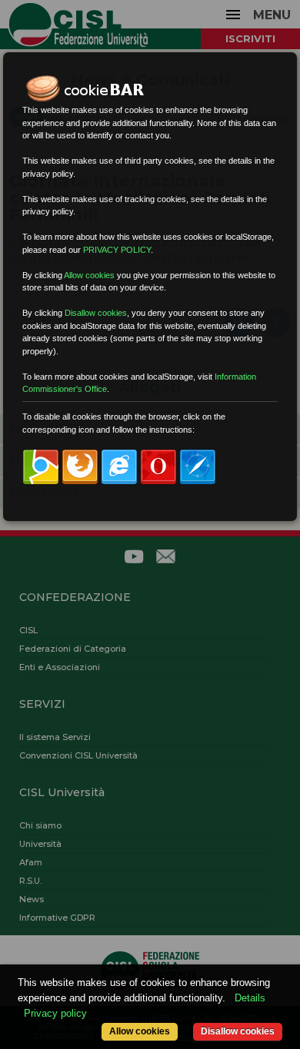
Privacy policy (55, 1013)
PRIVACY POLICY (117, 249)
